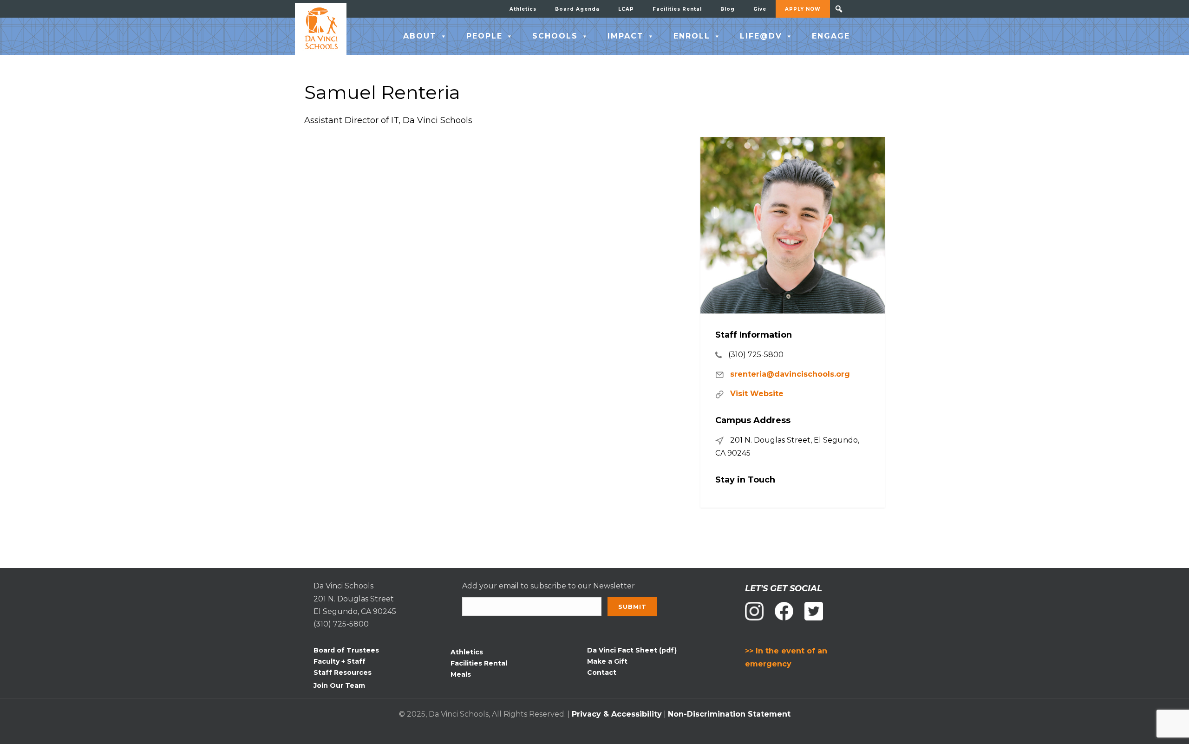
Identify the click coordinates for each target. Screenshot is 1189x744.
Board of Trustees (346, 650)
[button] (839, 9)
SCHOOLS (555, 36)
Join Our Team (339, 685)
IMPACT (626, 36)
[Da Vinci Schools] (320, 29)
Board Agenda (577, 9)
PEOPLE (484, 36)
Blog (727, 9)
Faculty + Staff (340, 661)
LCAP (626, 9)
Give (759, 9)
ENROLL (691, 36)
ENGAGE (831, 36)
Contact (601, 672)
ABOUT (420, 36)
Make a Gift (607, 661)
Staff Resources (343, 672)
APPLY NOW (803, 9)
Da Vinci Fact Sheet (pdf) (632, 650)
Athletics (523, 9)
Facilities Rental (677, 9)
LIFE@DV (761, 36)
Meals (461, 674)
